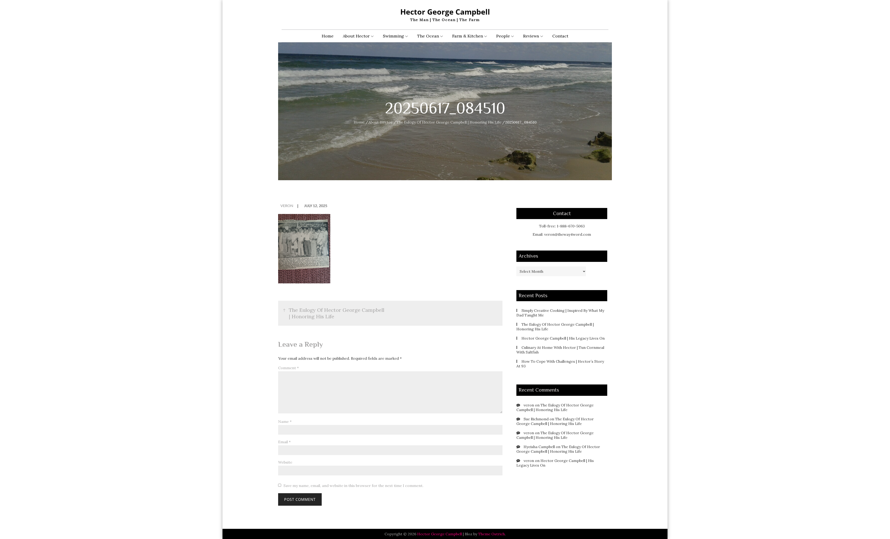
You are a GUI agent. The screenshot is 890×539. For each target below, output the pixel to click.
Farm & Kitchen (467, 36)
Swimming (393, 36)
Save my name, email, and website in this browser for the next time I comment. (353, 485)
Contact (560, 36)
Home (328, 36)
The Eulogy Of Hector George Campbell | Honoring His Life (555, 407)
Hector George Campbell (445, 12)
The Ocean (428, 36)
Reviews (531, 36)
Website (285, 462)
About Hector (356, 36)
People (503, 36)
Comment (288, 368)
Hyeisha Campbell (539, 446)
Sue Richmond (536, 419)
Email (284, 442)
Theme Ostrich (491, 534)
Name (285, 421)
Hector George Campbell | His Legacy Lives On (563, 338)
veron (286, 206)
